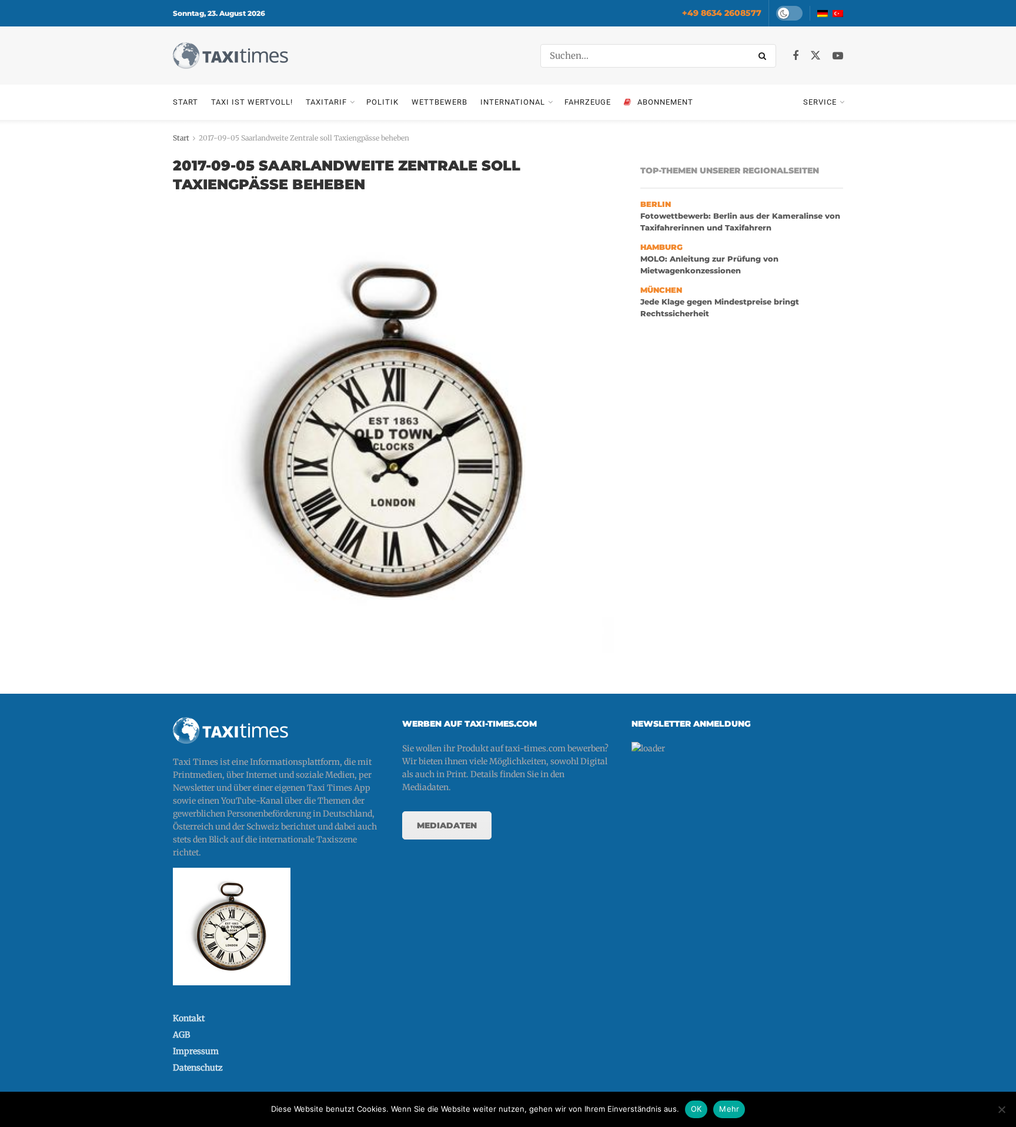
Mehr (729, 1108)
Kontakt (189, 1018)
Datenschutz (198, 1067)
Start (185, 102)
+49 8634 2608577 (721, 13)
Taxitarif (326, 102)
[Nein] (1001, 1109)
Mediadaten (447, 825)
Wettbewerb (439, 102)
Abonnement (665, 102)
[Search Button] (764, 56)
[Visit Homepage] (230, 55)
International (512, 102)
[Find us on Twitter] (815, 56)
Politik (382, 102)
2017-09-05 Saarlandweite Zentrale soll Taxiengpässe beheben (304, 137)
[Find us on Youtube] (838, 56)
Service (820, 102)
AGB (181, 1034)
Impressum (196, 1051)
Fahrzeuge (587, 102)
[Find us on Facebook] (795, 56)
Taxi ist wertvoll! (252, 102)
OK (696, 1108)
